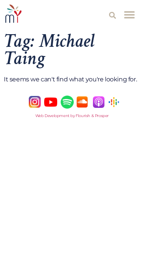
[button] (112, 15)
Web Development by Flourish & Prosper (72, 115)
